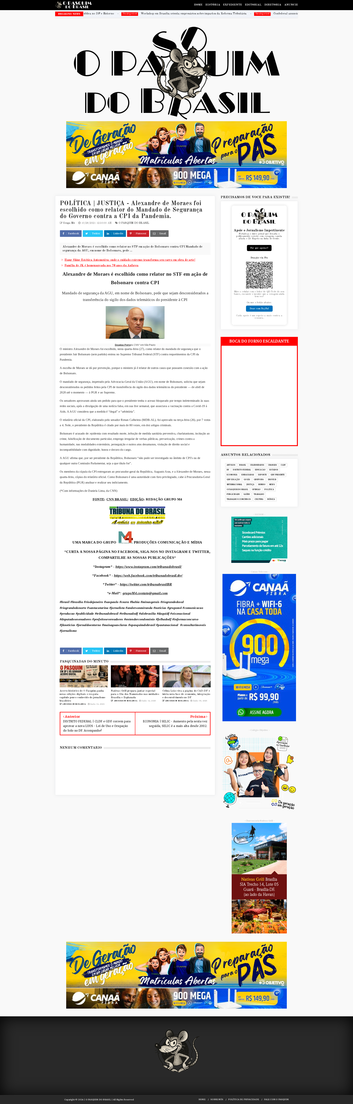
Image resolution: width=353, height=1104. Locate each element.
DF (228, 470)
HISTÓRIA (212, 4)
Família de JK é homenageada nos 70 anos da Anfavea (101, 265)
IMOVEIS (272, 480)
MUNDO (261, 484)
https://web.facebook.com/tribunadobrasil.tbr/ (148, 575)
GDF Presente (278, 475)
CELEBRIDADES (257, 465)
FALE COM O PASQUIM (276, 1099)
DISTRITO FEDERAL (242, 470)
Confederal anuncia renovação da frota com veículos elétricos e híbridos (220, 13)
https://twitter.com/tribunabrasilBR (146, 584)
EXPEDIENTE (232, 4)
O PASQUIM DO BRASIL (134, 223)
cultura (259, 499)
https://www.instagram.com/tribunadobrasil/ (148, 567)
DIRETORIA (272, 4)
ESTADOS (273, 470)
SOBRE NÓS (217, 1099)
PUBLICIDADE (233, 494)
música (271, 499)
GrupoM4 (259, 480)
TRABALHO (259, 494)
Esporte (262, 475)
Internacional (235, 484)
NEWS (272, 484)
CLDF (283, 465)
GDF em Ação (233, 480)
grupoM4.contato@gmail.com (145, 593)
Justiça (250, 484)
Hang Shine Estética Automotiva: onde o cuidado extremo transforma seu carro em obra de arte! (130, 260)
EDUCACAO (260, 470)
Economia (232, 475)
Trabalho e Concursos (239, 499)
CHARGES (272, 465)
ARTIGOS (231, 465)
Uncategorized (163, 14)
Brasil (242, 465)
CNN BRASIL (116, 499)
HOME (198, 4)
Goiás (247, 480)
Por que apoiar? (259, 248)
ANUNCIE (291, 4)
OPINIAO (256, 489)
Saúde (247, 494)
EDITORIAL (253, 4)
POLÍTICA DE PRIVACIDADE (243, 1099)
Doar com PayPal (259, 308)
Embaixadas (247, 475)
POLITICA (269, 489)
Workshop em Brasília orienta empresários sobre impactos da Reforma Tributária (94, 13)
